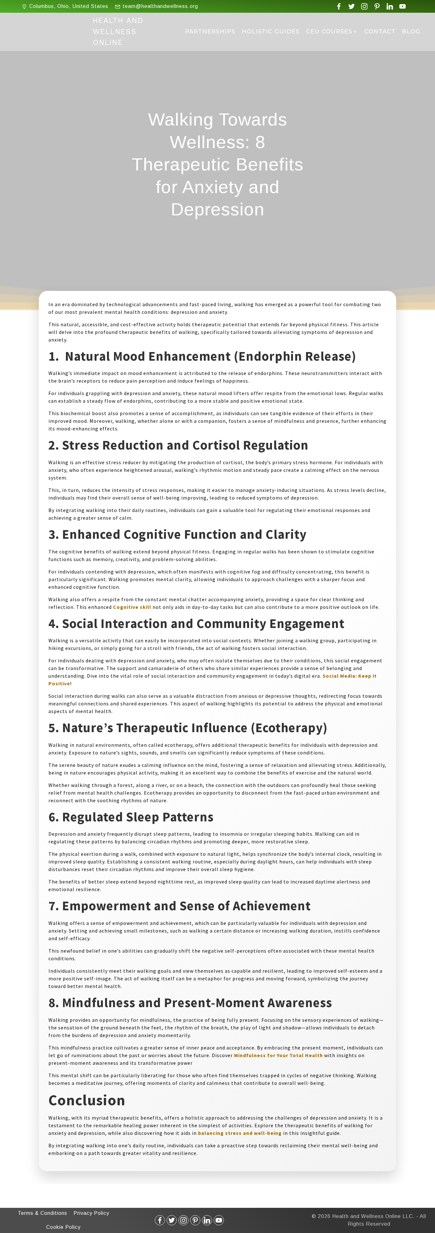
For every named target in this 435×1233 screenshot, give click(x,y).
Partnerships (210, 31)
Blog (411, 31)
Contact (380, 31)
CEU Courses (329, 31)
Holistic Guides (271, 31)
